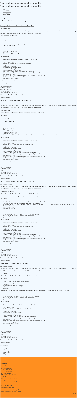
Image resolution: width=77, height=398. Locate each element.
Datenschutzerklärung (5, 391)
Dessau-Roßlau (6, 352)
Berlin (4, 349)
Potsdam (30, 94)
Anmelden (19, 391)
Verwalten (14, 391)
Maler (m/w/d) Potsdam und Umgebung (14, 263)
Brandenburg (6, 351)
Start (6, 10)
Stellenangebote (6, 15)
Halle (4, 353)
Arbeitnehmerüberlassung (21, 94)
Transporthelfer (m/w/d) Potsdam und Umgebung (17, 26)
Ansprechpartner (7, 12)
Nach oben (74, 393)
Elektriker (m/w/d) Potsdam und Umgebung (15, 100)
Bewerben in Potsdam (5, 97)
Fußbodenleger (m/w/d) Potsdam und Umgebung (17, 181)
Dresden (5, 355)
